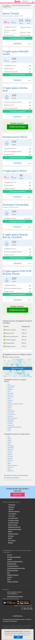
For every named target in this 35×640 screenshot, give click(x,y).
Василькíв (10, 393)
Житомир (10, 460)
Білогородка (11, 411)
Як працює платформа (14, 557)
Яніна (15, 170)
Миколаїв (10, 449)
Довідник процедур (12, 575)
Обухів (9, 402)
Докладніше (17, 43)
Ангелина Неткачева (16, 205)
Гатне (9, 430)
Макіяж (10, 531)
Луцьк (9, 469)
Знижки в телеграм (12, 581)
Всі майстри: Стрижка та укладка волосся (16, 475)
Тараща (10, 405)
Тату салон (12, 516)
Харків (9, 440)
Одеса (9, 438)
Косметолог (12, 504)
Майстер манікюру (14, 511)
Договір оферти (11, 563)
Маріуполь (11, 470)
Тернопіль (11, 467)
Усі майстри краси (13, 520)
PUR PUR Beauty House (17, 272)
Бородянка (11, 420)
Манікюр (10, 542)
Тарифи (9, 559)
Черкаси (10, 458)
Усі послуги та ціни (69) (17, 111)
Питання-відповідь (12, 570)
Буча (9, 391)
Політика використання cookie (16, 568)
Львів (9, 444)
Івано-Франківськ (13, 465)
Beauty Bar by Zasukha (15, 236)
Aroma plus (15, 89)
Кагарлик (10, 400)
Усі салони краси (13, 518)
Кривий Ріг (11, 447)
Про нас (9, 555)
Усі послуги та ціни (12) (17, 221)
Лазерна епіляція (13, 533)
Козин (9, 428)
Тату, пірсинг (12, 540)
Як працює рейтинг (12, 566)
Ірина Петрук (13, 14)
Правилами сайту (25, 635)
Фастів (9, 407)
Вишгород (10, 396)
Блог (8, 572)
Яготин (10, 409)
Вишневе (10, 395)
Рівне (9, 463)
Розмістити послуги (17, 127)
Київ (9, 384)
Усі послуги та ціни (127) (18, 157)
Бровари (10, 389)
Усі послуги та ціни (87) (17, 258)
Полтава (10, 456)
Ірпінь (9, 398)
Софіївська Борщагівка (14, 427)
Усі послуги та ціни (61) (17, 74)
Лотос (15, 136)
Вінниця (10, 451)
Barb (17, 1)
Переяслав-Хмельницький (15, 403)
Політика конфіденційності (15, 561)
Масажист (11, 507)
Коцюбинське (11, 414)
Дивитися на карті (18, 368)
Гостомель (11, 412)
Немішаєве (11, 425)
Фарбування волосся (14, 527)
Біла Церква (11, 386)
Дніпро (10, 442)
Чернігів (10, 454)
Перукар (11, 509)
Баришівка (11, 421)
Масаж (10, 538)
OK (18, 637)
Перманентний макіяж (14, 529)
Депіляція (11, 536)
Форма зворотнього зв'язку (15, 596)
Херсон (10, 453)
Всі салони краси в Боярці (11, 477)
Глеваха (10, 423)
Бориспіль (11, 387)
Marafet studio (16, 53)
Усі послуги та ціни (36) (17, 38)
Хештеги (9, 577)
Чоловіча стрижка (13, 522)
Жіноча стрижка (12, 525)
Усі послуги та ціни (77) (17, 294)
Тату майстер (12, 513)
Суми (9, 462)
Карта (9, 579)
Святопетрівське (12, 418)
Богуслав (10, 416)
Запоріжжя (11, 445)
